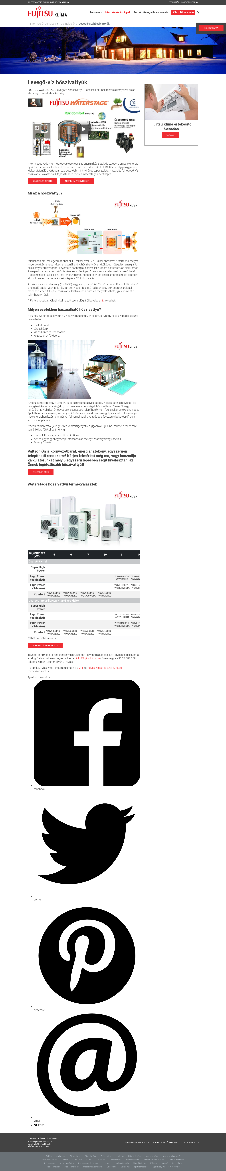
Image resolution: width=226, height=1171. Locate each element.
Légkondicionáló (122, 1163)
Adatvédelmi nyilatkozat (137, 1142)
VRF (81, 667)
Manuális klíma (139, 1163)
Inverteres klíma (152, 1156)
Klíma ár (89, 1160)
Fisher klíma (75, 1156)
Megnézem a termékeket (77, 181)
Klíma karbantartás (176, 1160)
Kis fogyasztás (35, 2)
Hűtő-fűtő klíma (134, 1156)
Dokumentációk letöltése (45, 646)
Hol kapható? (212, 28)
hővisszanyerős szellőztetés (105, 667)
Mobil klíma (177, 1163)
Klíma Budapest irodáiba (154, 1160)
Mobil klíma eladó (71, 1167)
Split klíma (125, 1167)
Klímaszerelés (49, 1163)
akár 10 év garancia (59, 2)
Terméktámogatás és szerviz (151, 12)
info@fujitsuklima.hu (88, 658)
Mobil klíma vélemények (92, 1167)
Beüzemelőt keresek (42, 181)
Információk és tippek (118, 12)
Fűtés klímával (90, 1156)
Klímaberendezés (132, 1160)
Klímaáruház (116, 1160)
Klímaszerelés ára (67, 1163)
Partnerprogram (189, 2)
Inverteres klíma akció (171, 1156)
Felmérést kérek (41, 472)
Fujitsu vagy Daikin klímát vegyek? (166, 1167)
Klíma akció (77, 1160)
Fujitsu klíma (106, 1156)
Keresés (170, 135)
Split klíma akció (140, 1167)
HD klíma (120, 1156)
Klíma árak (102, 1160)
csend (46, 2)
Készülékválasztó (183, 12)
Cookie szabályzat (191, 1142)
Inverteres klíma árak (50, 1160)
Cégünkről (174, 2)
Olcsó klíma (111, 1167)
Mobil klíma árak (53, 1167)
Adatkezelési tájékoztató (165, 1142)
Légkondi (107, 1163)
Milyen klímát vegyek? (159, 1163)
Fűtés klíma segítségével (55, 1156)
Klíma (65, 1160)
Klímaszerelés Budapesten (88, 1163)
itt (103, 300)
